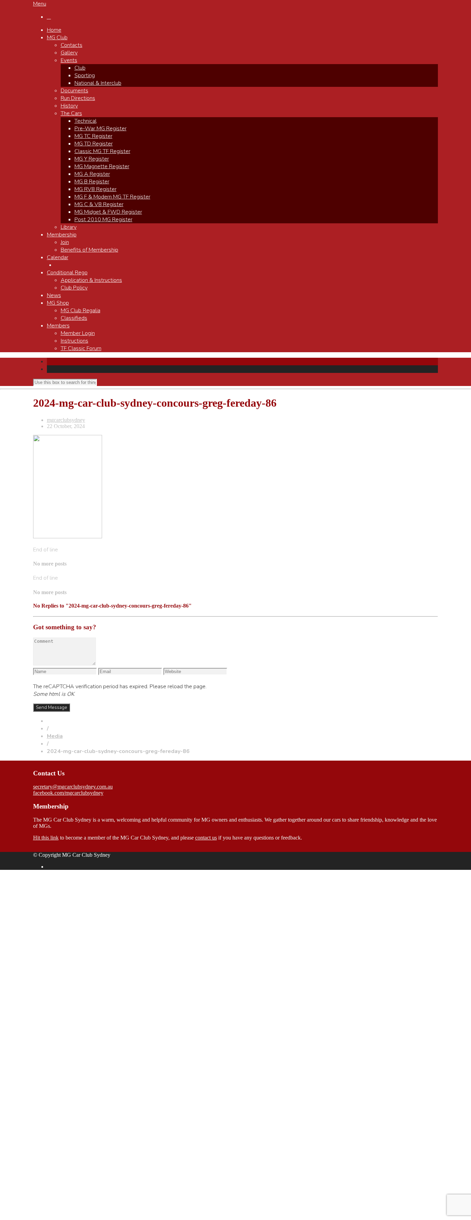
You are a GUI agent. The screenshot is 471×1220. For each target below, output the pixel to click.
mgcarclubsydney (66, 420)
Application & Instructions (91, 280)
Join (65, 242)
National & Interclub (97, 83)
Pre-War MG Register (100, 128)
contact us (206, 838)
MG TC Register (93, 136)
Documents (74, 90)
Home (54, 30)
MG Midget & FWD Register (108, 212)
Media (55, 736)
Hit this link (46, 838)
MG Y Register (91, 159)
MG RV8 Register (95, 189)
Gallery (69, 53)
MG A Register (92, 174)
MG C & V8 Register (98, 204)
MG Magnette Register (101, 166)
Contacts (71, 45)
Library (69, 227)
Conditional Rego (67, 272)
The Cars (71, 113)
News (54, 295)
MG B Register (91, 181)
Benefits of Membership (89, 250)
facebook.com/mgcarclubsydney (68, 793)
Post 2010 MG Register (103, 219)
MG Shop (58, 303)
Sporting (84, 75)
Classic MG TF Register (102, 151)
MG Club (57, 37)
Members (58, 325)
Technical (85, 121)
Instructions (74, 341)
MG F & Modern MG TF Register (112, 197)
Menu (39, 4)
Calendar (57, 257)
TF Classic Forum (81, 348)
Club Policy (74, 288)
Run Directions (78, 98)
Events (69, 60)
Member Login (78, 333)
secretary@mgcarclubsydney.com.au (73, 787)
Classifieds (74, 318)
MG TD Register (93, 144)
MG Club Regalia (80, 310)
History (69, 106)
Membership (62, 234)
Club (80, 68)
